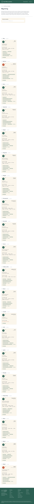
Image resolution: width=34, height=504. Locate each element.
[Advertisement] (17, 30)
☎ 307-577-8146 (4, 404)
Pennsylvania (11, 496)
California (11, 492)
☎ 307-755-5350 (4, 320)
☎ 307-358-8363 (4, 184)
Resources (30, 1)
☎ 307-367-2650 (4, 381)
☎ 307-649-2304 (4, 115)
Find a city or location (5, 19)
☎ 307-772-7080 (4, 161)
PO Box (19, 491)
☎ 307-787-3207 (4, 358)
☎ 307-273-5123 (4, 252)
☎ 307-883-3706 (4, 70)
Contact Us (27, 492)
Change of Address (20, 492)
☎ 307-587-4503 (4, 450)
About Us (27, 491)
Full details (4, 57)
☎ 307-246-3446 (4, 47)
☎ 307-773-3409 (4, 275)
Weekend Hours (20, 497)
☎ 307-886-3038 (4, 297)
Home (10, 491)
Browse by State (25, 1)
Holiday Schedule (20, 496)
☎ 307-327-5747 (4, 207)
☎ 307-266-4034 (4, 138)
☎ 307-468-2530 (4, 427)
